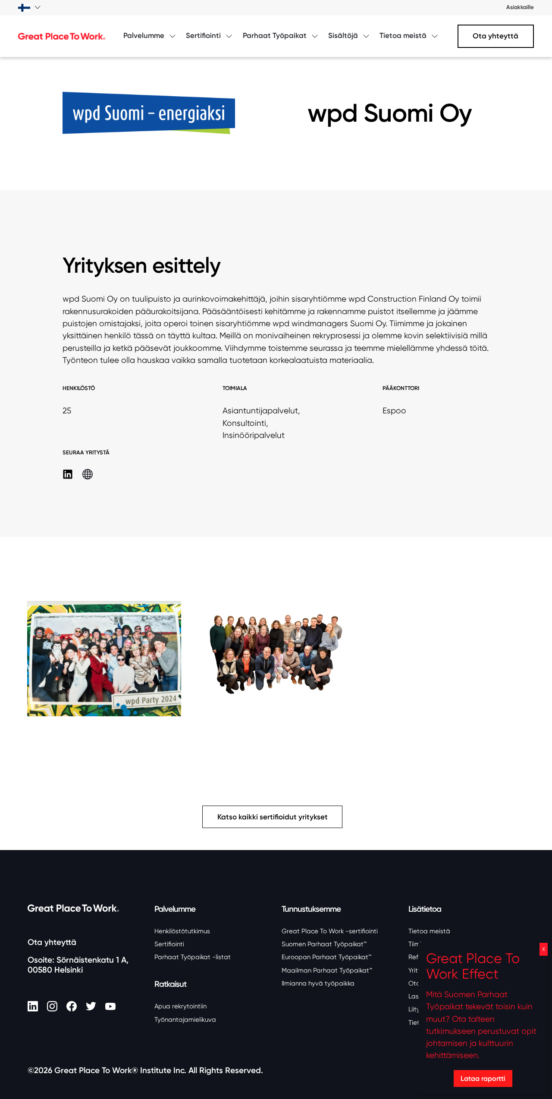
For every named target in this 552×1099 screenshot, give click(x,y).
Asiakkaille (520, 7)
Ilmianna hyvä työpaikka (318, 983)
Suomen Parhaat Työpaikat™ (324, 944)
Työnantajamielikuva (185, 1019)
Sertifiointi (169, 944)
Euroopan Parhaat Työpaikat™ (326, 957)
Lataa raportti (483, 1078)
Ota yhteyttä (495, 36)
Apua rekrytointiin (180, 1006)
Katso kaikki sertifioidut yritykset (272, 817)
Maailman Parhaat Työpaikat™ (327, 970)
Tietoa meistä (429, 931)
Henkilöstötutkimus (182, 931)
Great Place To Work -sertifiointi (330, 931)
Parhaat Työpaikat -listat (192, 957)
